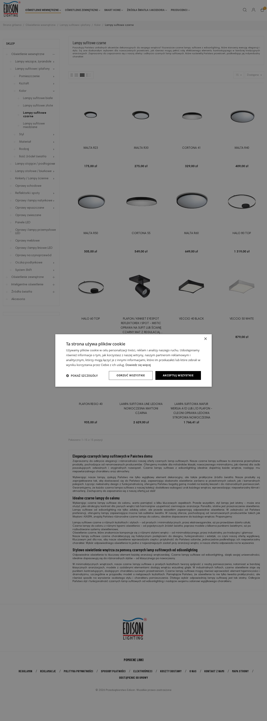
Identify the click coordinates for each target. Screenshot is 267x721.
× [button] (205, 338)
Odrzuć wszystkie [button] (130, 375)
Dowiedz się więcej (138, 365)
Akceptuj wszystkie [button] (178, 375)
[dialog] (133, 360)
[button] (82, 375)
